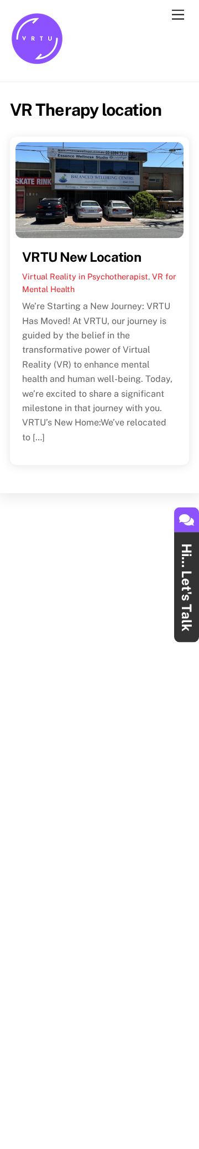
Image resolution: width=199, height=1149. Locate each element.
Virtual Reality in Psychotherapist (85, 276)
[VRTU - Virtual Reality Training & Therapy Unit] (37, 61)
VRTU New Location (81, 257)
